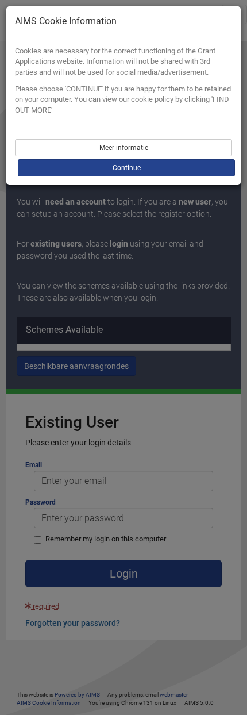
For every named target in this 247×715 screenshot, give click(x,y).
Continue (127, 168)
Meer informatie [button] (123, 148)
